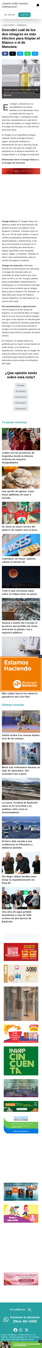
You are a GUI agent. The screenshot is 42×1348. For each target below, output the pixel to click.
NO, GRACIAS (9, 15)
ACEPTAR (24, 15)
